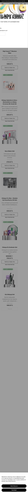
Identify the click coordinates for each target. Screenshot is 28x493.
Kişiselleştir (14, 490)
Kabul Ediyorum (14, 486)
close (23, 7)
